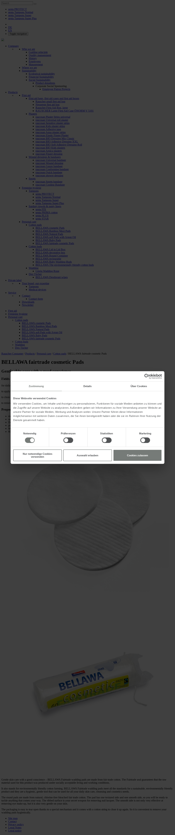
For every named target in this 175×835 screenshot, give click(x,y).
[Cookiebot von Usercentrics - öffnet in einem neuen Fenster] (147, 376)
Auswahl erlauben (87, 455)
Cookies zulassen (137, 455)
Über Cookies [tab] (139, 386)
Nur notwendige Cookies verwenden (37, 455)
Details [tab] (87, 386)
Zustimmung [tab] (36, 386)
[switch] (68, 440)
